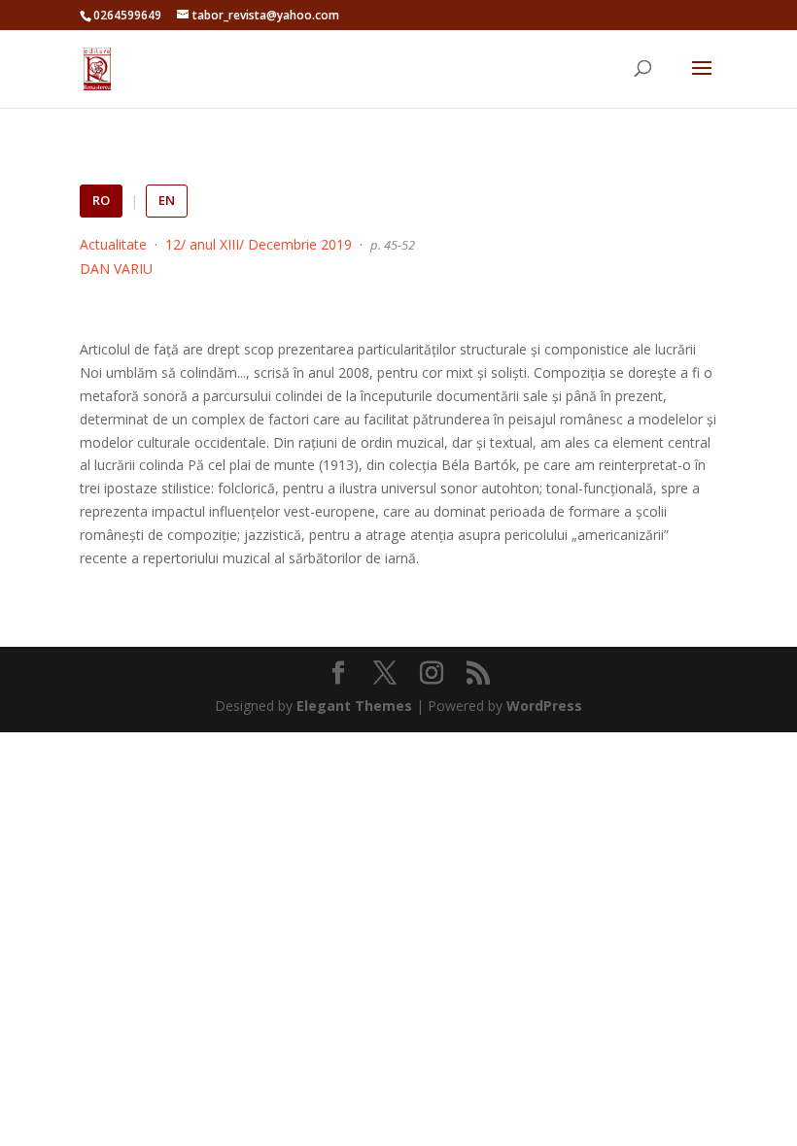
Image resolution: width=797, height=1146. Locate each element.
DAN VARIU (116, 268)
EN (166, 200)
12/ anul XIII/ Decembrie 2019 (258, 244)
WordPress (544, 705)
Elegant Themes (354, 705)
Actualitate (113, 244)
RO (101, 200)
